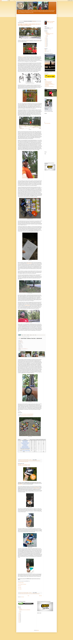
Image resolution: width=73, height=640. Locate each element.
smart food (37, 593)
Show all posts (34, 21)
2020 (46, 42)
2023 (19, 615)
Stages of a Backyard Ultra (48, 82)
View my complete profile (50, 22)
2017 (46, 45)
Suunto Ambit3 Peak (27, 305)
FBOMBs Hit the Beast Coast (24, 464)
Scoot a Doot (19, 587)
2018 (46, 44)
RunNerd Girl (19, 585)
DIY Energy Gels (47, 85)
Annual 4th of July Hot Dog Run (48, 83)
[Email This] (33, 592)
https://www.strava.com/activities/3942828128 (27, 414)
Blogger (38, 630)
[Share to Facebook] (35, 459)
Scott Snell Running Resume (48, 81)
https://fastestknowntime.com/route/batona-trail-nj (27, 415)
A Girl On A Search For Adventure (22, 584)
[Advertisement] (50, 137)
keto (29, 593)
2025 (19, 613)
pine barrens (23, 461)
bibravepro (23, 593)
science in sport (26, 461)
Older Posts (40, 595)
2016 (46, 46)
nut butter (21, 461)
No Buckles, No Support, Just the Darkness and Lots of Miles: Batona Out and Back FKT (29, 25)
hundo (19, 461)
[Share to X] (34, 459)
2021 (46, 41)
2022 (46, 40)
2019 (46, 43)
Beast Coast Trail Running (51, 21)
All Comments (47, 51)
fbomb (24, 593)
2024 (46, 38)
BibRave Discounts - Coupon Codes (49, 86)
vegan (38, 593)
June (46, 35)
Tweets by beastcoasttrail (47, 123)
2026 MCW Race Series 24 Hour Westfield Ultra (49, 34)
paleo (34, 593)
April (46, 36)
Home (28, 595)
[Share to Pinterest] (36, 459)
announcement (22, 56)
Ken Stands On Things (20, 582)
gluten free (28, 593)
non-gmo (31, 593)
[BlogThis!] (33, 459)
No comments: (30, 592)
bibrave (20, 593)
